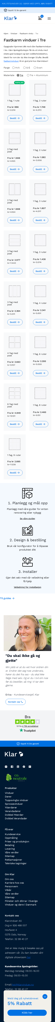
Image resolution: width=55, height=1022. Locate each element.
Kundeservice (12, 834)
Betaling (9, 845)
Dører (8, 796)
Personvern (11, 886)
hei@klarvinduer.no (23, 984)
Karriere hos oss (14, 882)
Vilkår (8, 890)
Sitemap (10, 856)
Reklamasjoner (13, 859)
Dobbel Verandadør (16, 818)
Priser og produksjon (17, 841)
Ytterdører (11, 807)
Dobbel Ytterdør (14, 814)
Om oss (9, 879)
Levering (10, 848)
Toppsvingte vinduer (16, 800)
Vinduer (14, 33)
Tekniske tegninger (16, 863)
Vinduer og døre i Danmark (20, 904)
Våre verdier (12, 852)
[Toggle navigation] (48, 18)
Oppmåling (11, 837)
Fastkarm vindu (26, 33)
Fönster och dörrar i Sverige (21, 901)
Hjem (6, 33)
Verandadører (13, 811)
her (29, 957)
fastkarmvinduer (11, 61)
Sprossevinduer (14, 803)
